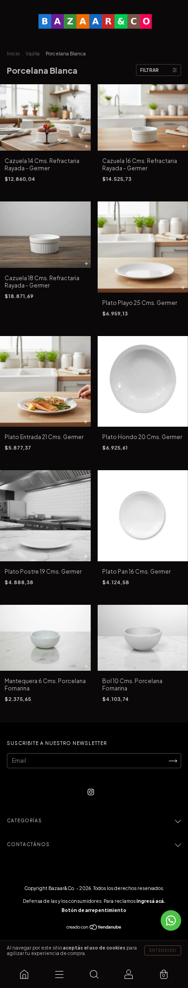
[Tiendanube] (94, 928)
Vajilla (33, 53)
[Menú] (59, 974)
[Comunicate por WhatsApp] (171, 920)
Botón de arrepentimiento (94, 910)
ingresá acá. (150, 901)
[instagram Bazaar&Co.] (91, 792)
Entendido (162, 950)
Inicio (13, 53)
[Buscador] (94, 974)
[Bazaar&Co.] (24, 974)
